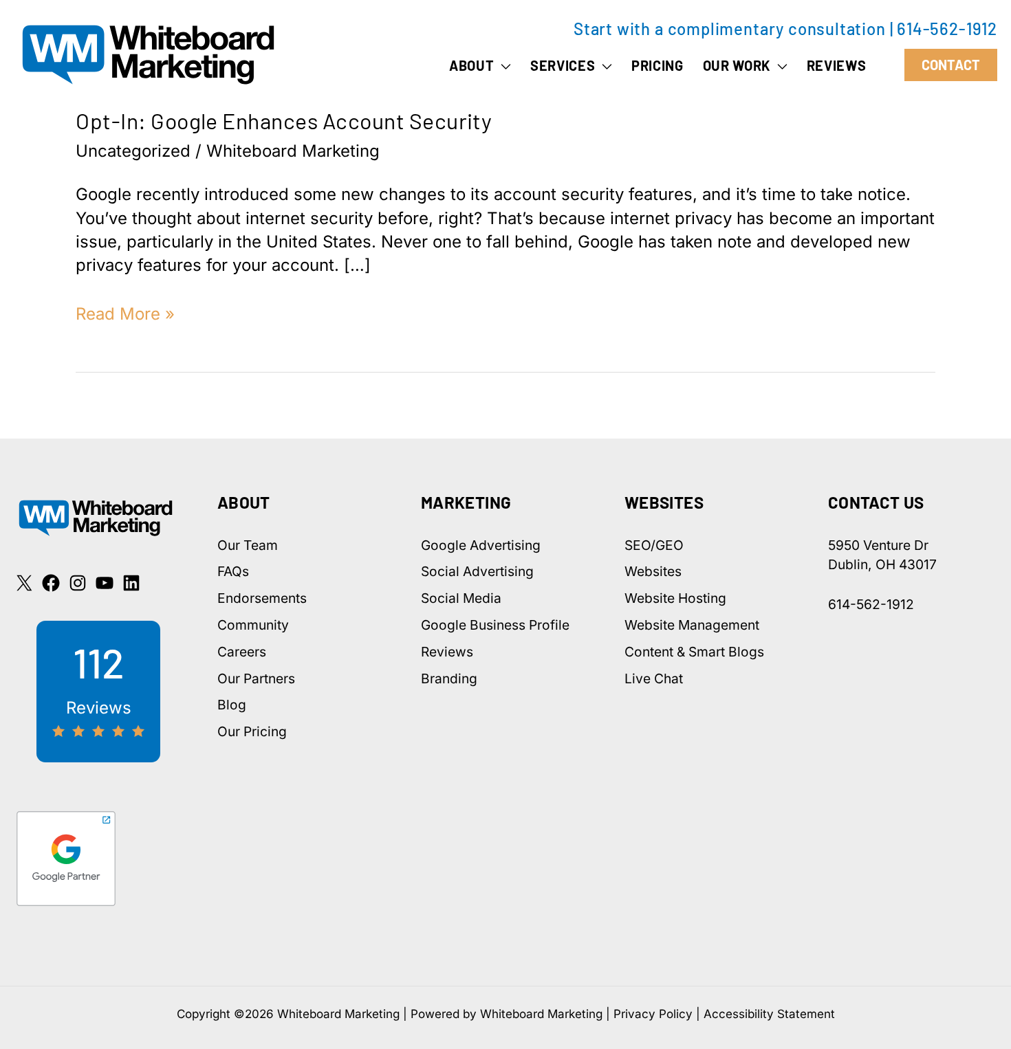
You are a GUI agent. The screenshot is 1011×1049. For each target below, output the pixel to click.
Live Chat (653, 678)
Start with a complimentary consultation (730, 28)
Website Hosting (675, 598)
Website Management (691, 625)
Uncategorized (133, 151)
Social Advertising (477, 571)
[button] (502, 65)
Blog (231, 704)
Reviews (447, 651)
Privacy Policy (653, 1013)
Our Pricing (252, 731)
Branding (449, 678)
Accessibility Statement (769, 1013)
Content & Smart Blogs (694, 651)
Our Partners (256, 678)
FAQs (233, 571)
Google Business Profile (495, 625)
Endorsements (262, 598)
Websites (653, 571)
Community (253, 625)
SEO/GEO (654, 545)
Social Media (461, 598)
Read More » (125, 314)
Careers (241, 651)
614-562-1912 (947, 28)
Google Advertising (481, 545)
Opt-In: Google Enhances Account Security (284, 120)
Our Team (247, 545)
